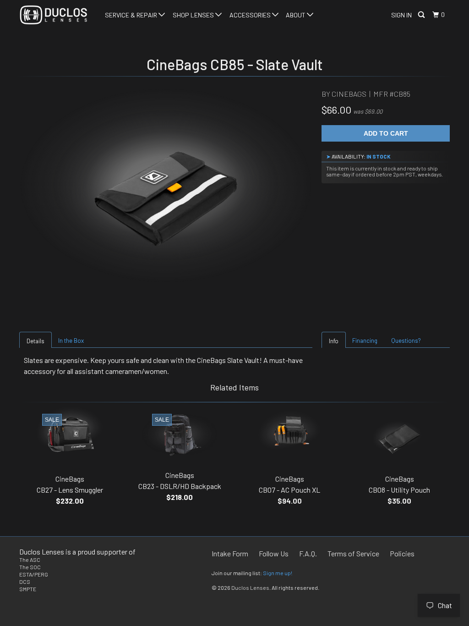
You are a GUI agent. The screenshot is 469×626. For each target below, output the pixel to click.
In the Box (71, 340)
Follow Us (274, 553)
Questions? (406, 340)
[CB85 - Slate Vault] (165, 199)
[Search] (422, 15)
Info (333, 341)
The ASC (29, 559)
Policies (402, 553)
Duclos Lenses (250, 587)
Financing (364, 340)
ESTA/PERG (33, 574)
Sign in (401, 15)
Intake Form (230, 553)
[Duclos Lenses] (56, 14)
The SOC (30, 567)
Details (35, 341)
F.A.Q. (308, 553)
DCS (24, 581)
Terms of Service (353, 553)
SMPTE (27, 589)
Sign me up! (277, 573)
